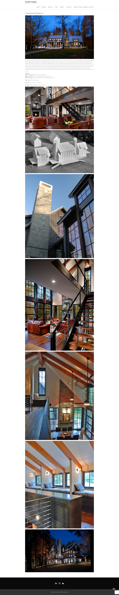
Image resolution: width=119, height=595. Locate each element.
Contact (62, 6)
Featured (44, 6)
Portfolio (69, 6)
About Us (50, 6)
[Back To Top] (114, 589)
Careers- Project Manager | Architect (84, 6)
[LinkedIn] (56, 583)
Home (38, 6)
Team (56, 6)
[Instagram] (59, 583)
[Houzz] (63, 583)
